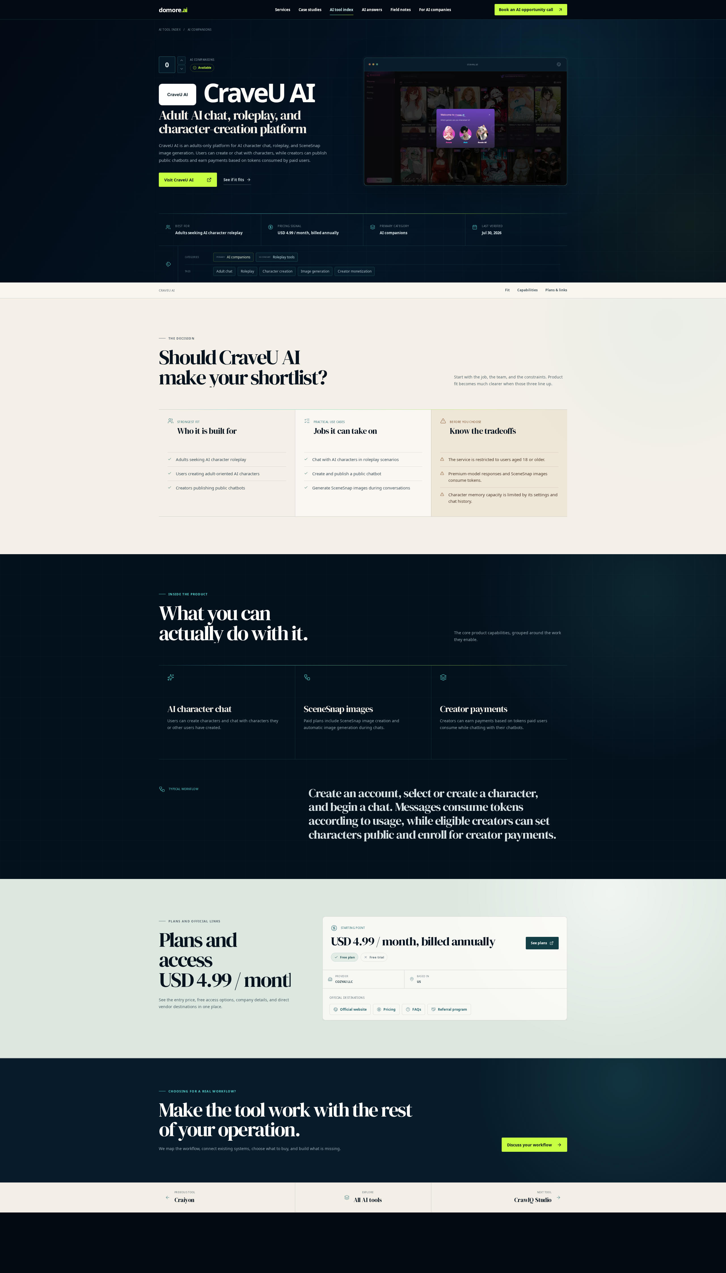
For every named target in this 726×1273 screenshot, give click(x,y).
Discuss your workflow (529, 1145)
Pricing (389, 1009)
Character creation (277, 271)
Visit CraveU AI (178, 180)
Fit (507, 290)
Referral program (452, 1009)
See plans (539, 943)
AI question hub (419, 1250)
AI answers (372, 9)
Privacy (499, 1250)
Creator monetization (355, 271)
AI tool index (341, 9)
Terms (499, 1257)
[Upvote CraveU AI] (181, 60)
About (498, 1242)
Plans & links (556, 290)
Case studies (310, 9)
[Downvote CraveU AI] (181, 69)
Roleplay (247, 271)
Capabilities (527, 290)
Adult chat (224, 271)
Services (282, 9)
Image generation (315, 271)
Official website (353, 1009)
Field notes (401, 9)
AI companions (233, 257)
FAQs (416, 1009)
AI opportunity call (333, 1257)
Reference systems (334, 1250)
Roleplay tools (277, 257)
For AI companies (435, 9)
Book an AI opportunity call (526, 9)
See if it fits (233, 179)
